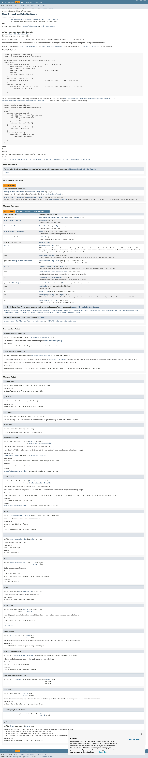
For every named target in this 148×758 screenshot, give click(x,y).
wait (65, 321)
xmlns (41, 300)
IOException (27, 611)
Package (11, 2)
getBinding (43, 237)
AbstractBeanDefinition (13, 226)
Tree (22, 2)
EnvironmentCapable (48, 26)
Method (26, 8)
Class (45, 220)
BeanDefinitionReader (31, 26)
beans (41, 231)
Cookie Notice (101, 752)
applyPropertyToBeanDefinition (51, 217)
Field (15, 8)
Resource (58, 277)
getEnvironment (56, 310)
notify (42, 321)
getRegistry (68, 310)
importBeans (43, 255)
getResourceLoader (81, 310)
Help (41, 2)
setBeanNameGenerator (45, 312)
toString (58, 321)
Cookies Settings (133, 739)
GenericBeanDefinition (12, 220)
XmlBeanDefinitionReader (35, 197)
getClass (27, 321)
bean (41, 220)
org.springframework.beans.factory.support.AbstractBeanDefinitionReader (31, 19)
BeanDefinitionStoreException (40, 443)
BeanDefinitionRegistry (35, 191)
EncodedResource (61, 272)
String (66, 217)
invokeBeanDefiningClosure (49, 261)
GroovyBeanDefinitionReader (14, 191)
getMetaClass (44, 242)
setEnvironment (60, 312)
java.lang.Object (8, 18)
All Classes (42, 5)
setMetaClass (44, 291)
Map (45, 300)
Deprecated (29, 2)
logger (6, 172)
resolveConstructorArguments (50, 283)
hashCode (35, 321)
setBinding (43, 286)
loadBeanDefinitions (47, 272)
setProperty (43, 295)
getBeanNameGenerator (41, 310)
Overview (4, 2)
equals (12, 321)
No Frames (30, 5)
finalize (19, 321)
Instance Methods (24, 211)
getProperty (43, 245)
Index (36, 2)
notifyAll (50, 321)
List (14, 283)
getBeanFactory (25, 310)
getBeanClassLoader (11, 310)
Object (76, 217)
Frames (23, 5)
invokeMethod (44, 266)
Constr (20, 8)
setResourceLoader (74, 312)
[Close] (141, 734)
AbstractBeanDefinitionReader (19, 34)
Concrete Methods (41, 211)
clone (6, 321)
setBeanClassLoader (28, 312)
